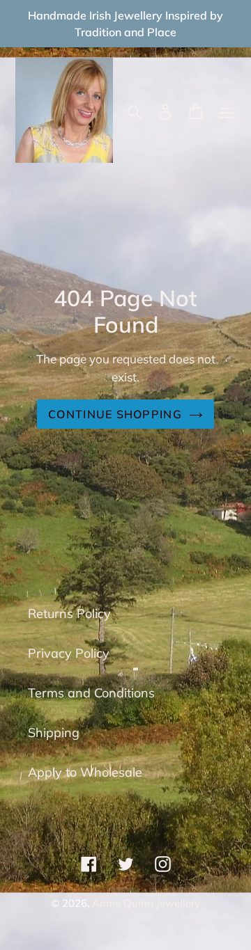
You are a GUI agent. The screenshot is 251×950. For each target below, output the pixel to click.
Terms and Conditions (91, 693)
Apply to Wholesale (85, 772)
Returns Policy (69, 613)
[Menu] (226, 110)
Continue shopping (115, 414)
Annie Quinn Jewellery (146, 903)
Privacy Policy (68, 653)
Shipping (53, 733)
